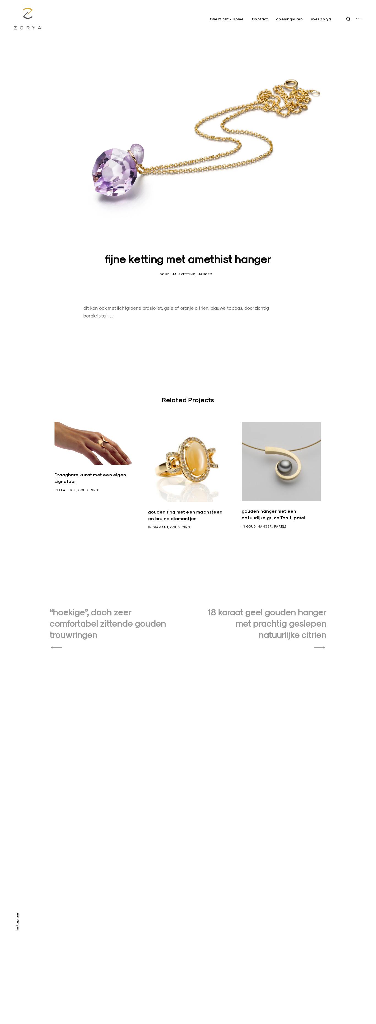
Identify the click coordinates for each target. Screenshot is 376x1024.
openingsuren (289, 19)
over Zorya (321, 19)
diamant (160, 527)
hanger (205, 274)
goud (164, 274)
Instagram (17, 922)
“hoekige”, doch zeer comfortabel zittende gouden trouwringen (108, 623)
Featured (67, 490)
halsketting (183, 274)
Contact (260, 19)
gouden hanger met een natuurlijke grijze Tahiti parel (273, 514)
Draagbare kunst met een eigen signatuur (90, 478)
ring (94, 490)
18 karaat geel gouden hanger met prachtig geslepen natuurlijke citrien (267, 623)
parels (280, 526)
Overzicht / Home (227, 19)
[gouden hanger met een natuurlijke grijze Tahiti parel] (281, 461)
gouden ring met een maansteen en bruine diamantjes (185, 515)
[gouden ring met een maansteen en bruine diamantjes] (187, 462)
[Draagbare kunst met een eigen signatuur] (94, 443)
